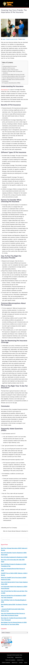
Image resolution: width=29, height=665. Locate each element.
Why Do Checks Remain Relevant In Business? (15, 531)
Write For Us (14, 662)
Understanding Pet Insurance (10, 66)
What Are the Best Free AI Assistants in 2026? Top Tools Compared (13, 596)
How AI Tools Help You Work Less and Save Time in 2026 (14, 592)
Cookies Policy (20, 660)
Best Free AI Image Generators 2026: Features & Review (14, 549)
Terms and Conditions (10, 660)
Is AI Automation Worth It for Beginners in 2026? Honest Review (14, 587)
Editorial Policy (18, 657)
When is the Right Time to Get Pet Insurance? (13, 79)
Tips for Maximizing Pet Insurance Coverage (13, 77)
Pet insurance (4, 89)
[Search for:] (14, 539)
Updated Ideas (18, 655)
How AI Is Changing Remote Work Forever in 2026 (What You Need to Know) (13, 614)
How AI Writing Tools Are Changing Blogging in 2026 (13, 601)
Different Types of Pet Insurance (10, 69)
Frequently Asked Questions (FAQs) (11, 82)
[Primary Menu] (27, 4)
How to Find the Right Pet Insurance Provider (13, 74)
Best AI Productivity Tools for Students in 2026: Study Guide (14, 553)
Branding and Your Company (9, 527)
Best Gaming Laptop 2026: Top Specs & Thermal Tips (14, 605)
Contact (21, 662)
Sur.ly (9, 645)
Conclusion (5, 81)
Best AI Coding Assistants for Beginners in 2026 (14, 557)
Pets (24, 39)
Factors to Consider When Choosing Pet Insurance (12, 72)
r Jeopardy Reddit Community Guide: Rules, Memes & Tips (13, 610)
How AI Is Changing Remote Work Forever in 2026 (13, 569)
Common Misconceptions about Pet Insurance (14, 76)
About (25, 662)
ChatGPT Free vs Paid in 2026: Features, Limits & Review (14, 574)
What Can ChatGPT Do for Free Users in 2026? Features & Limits (13, 578)
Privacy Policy (10, 657)
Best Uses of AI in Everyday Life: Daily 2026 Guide (13, 560)
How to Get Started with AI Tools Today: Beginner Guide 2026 (14, 583)
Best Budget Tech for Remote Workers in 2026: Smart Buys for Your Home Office (14, 623)
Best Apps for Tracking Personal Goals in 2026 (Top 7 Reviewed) (13, 619)
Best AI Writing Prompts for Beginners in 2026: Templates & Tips (13, 565)
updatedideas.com (7, 642)
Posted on (12, 39)
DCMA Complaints (6, 662)
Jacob (3, 39)
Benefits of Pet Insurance (9, 68)
